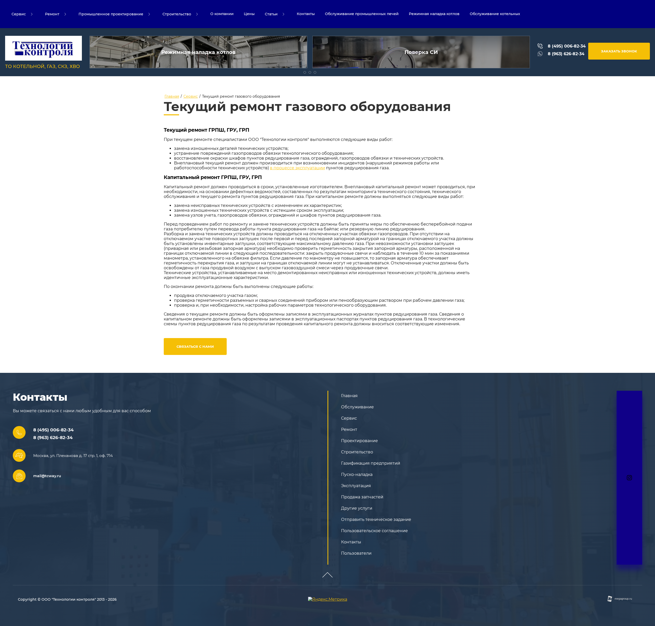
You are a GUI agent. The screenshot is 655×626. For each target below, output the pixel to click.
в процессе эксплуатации (297, 167)
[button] (619, 51)
